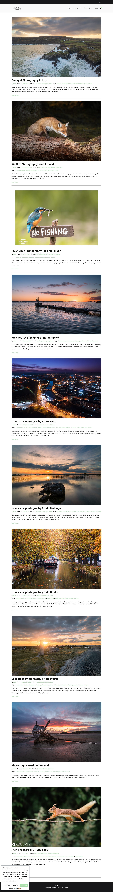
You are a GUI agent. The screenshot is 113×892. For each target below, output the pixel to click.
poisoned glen (66, 771)
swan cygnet (50, 170)
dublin (56, 598)
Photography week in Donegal (30, 765)
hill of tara (33, 685)
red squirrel (43, 170)
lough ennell (66, 511)
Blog (85, 8)
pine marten (31, 170)
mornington (68, 685)
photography (75, 685)
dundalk (40, 427)
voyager (86, 685)
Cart (81, 8)
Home (70, 8)
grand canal (62, 598)
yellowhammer (79, 856)
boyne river (19, 427)
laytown (51, 685)
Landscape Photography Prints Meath (35, 678)
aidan (14, 83)
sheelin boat (89, 511)
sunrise (92, 341)
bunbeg (26, 771)
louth (57, 427)
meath (63, 685)
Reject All (15, 885)
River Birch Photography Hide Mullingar (36, 250)
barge (34, 598)
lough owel (73, 511)
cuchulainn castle (27, 427)
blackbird (27, 856)
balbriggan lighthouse (26, 598)
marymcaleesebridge (64, 427)
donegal (59, 83)
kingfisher (25, 170)
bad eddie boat (20, 771)
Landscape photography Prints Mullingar (37, 508)
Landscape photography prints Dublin (35, 592)
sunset (96, 341)
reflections (31, 257)
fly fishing (59, 511)
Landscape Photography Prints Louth (34, 421)
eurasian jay (39, 856)
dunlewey (36, 771)
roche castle (84, 427)
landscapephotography (77, 83)
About (90, 8)
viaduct (90, 427)
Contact (96, 8)
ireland (20, 170)
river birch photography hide (42, 257)
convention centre (41, 598)
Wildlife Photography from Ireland (33, 164)
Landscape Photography (42, 83)
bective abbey (19, 685)
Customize (7, 885)
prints (85, 83)
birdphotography (20, 856)
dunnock (33, 856)
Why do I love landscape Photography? (35, 337)
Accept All (24, 885)
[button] (77, 8)
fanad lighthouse (66, 83)
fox (16, 170)
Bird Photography (42, 167)
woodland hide (70, 856)
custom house (50, 598)
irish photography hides (49, 856)
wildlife (56, 170)
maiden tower (57, 685)
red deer (37, 170)
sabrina (90, 83)
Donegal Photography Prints (29, 80)
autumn (18, 598)
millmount (73, 427)
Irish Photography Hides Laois (30, 849)
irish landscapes (62, 341)
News (50, 83)
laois (57, 856)
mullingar (18, 257)
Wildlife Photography (56, 167)
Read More (15, 95)
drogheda (34, 427)
